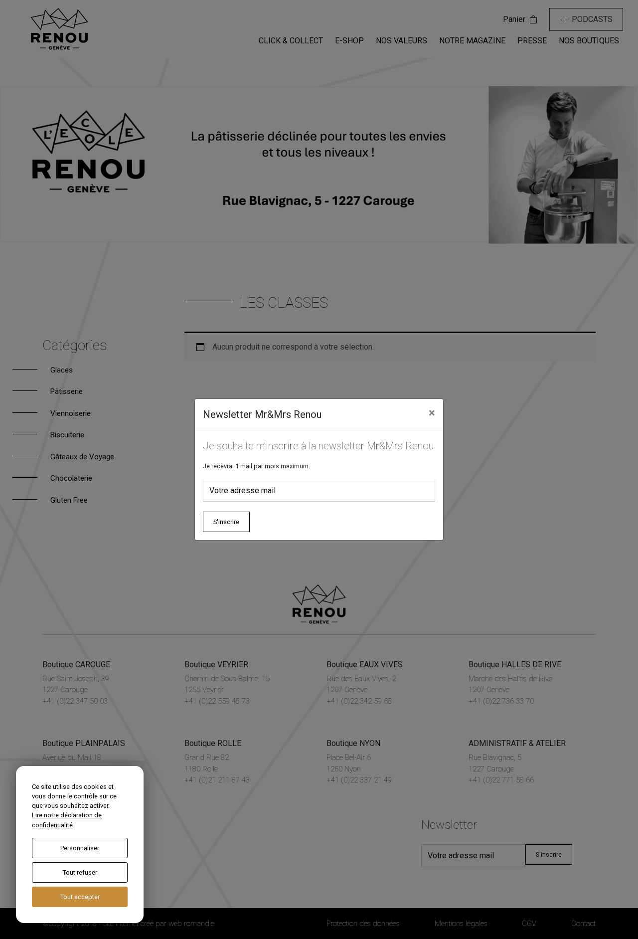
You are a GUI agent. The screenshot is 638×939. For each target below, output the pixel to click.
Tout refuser (80, 872)
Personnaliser (79, 848)
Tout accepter (80, 897)
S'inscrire (226, 522)
